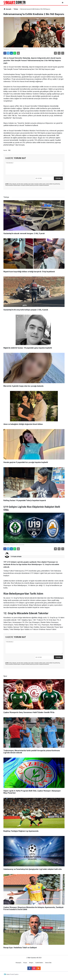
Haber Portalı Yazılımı (12, 974)
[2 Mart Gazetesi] (14, 2)
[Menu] (63, 2)
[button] (55, 53)
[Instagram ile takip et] (34, 968)
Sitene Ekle (48, 962)
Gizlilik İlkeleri (39, 962)
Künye (25, 962)
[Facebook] (4, 53)
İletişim (31, 962)
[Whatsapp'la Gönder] (14, 53)
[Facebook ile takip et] (29, 968)
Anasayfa (8, 9)
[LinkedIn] (11, 53)
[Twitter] (8, 53)
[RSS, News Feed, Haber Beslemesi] (38, 968)
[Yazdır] (18, 53)
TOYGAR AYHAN (16, 556)
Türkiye (16, 9)
